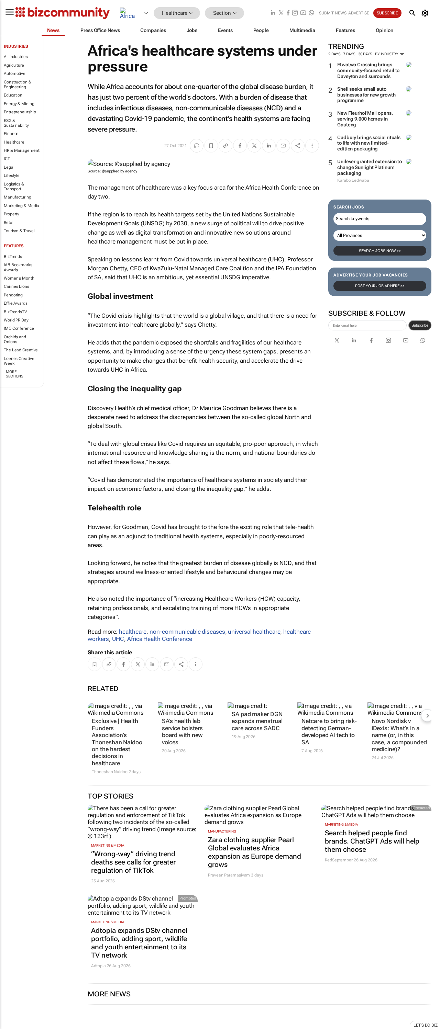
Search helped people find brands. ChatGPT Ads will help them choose (372, 841)
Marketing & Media (21, 205)
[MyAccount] (426, 13)
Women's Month (19, 278)
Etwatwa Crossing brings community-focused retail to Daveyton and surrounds (368, 70)
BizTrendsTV (15, 311)
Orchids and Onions (15, 339)
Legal (9, 167)
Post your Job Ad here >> (380, 286)
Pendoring (13, 295)
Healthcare (14, 142)
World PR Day (16, 320)
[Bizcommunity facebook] (288, 13)
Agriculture (14, 65)
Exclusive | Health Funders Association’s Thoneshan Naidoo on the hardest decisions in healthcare (117, 741)
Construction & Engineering (17, 84)
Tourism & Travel (19, 230)
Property (11, 214)
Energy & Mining (19, 103)
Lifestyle (12, 175)
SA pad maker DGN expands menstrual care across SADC (257, 721)
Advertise (358, 13)
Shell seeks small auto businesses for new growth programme (366, 94)
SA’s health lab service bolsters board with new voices (182, 731)
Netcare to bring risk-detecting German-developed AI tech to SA (329, 731)
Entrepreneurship (20, 112)
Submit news (332, 13)
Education (13, 95)
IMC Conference (19, 328)
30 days (365, 54)
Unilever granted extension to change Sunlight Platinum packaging (369, 167)
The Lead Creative (21, 350)
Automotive (14, 73)
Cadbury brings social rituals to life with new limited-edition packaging (368, 143)
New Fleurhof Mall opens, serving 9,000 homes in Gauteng (365, 118)
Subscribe (419, 325)
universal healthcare (254, 631)
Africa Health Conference (159, 638)
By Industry (387, 54)
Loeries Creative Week (19, 361)
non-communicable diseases (187, 631)
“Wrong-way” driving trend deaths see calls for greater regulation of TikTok (133, 862)
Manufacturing (17, 197)
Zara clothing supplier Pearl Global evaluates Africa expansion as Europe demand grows (254, 852)
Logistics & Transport (14, 186)
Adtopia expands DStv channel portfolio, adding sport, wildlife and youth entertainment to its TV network (139, 942)
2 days (334, 54)
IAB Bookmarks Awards (18, 267)
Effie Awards (16, 303)
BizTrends (13, 256)
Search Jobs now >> (380, 251)
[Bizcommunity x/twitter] (281, 13)
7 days (349, 54)
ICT (7, 158)
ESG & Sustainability (16, 123)
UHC (118, 638)
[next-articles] (427, 715)
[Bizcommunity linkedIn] (273, 13)
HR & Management (22, 150)
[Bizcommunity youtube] (303, 13)
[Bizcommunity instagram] (295, 13)
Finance (11, 133)
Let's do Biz (426, 1025)
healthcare (132, 631)
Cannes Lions (16, 286)
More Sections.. (15, 374)
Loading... (13, 1025)
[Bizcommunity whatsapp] (311, 13)
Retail (9, 222)
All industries (16, 56)
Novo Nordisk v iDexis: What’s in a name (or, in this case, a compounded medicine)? (399, 735)
